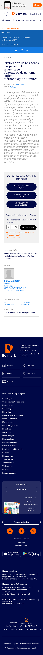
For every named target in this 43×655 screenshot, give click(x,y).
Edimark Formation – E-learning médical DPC (19, 579)
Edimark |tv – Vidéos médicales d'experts (18, 574)
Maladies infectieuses (10, 419)
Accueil (8, 20)
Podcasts (31, 373)
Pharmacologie (8, 439)
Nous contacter (21, 522)
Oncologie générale (25, 303)
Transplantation (8, 463)
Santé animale (7, 459)
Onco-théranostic (9, 303)
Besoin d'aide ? (14, 235)
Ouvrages (31, 501)
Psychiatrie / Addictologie (12, 449)
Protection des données (29, 644)
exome (33, 313)
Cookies (35, 648)
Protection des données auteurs (17, 648)
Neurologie (6, 429)
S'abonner (21, 489)
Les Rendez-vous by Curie (13, 604)
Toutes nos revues (31, 509)
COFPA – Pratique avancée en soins (16, 587)
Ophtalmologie (8, 436)
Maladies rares (8, 422)
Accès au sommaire (11, 44)
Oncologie (20, 20)
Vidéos (10, 373)
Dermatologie (7, 405)
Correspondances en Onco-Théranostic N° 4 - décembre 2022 (16, 39)
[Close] (2, 5)
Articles (10, 365)
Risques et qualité (9, 473)
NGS (28, 313)
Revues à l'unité (31, 498)
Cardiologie (7, 398)
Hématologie (31, 20)
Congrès (30, 365)
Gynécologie (7, 409)
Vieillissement (7, 466)
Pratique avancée (9, 446)
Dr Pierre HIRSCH (12, 281)
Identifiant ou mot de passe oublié (21, 232)
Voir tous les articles (11, 28)
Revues (10, 381)
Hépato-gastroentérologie (12, 415)
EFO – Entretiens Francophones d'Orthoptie (14, 591)
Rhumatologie (7, 456)
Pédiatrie (5, 453)
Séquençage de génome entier (15, 313)
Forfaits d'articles (31, 504)
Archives (21, 542)
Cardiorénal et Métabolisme (13, 402)
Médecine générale (10, 425)
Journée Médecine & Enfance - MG (16, 594)
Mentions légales (11, 644)
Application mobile (21, 545)
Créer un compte (15, 237)
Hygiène (5, 470)
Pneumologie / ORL (10, 442)
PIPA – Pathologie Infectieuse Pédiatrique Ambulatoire (18, 600)
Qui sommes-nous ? (21, 539)
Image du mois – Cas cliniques (14, 577)
